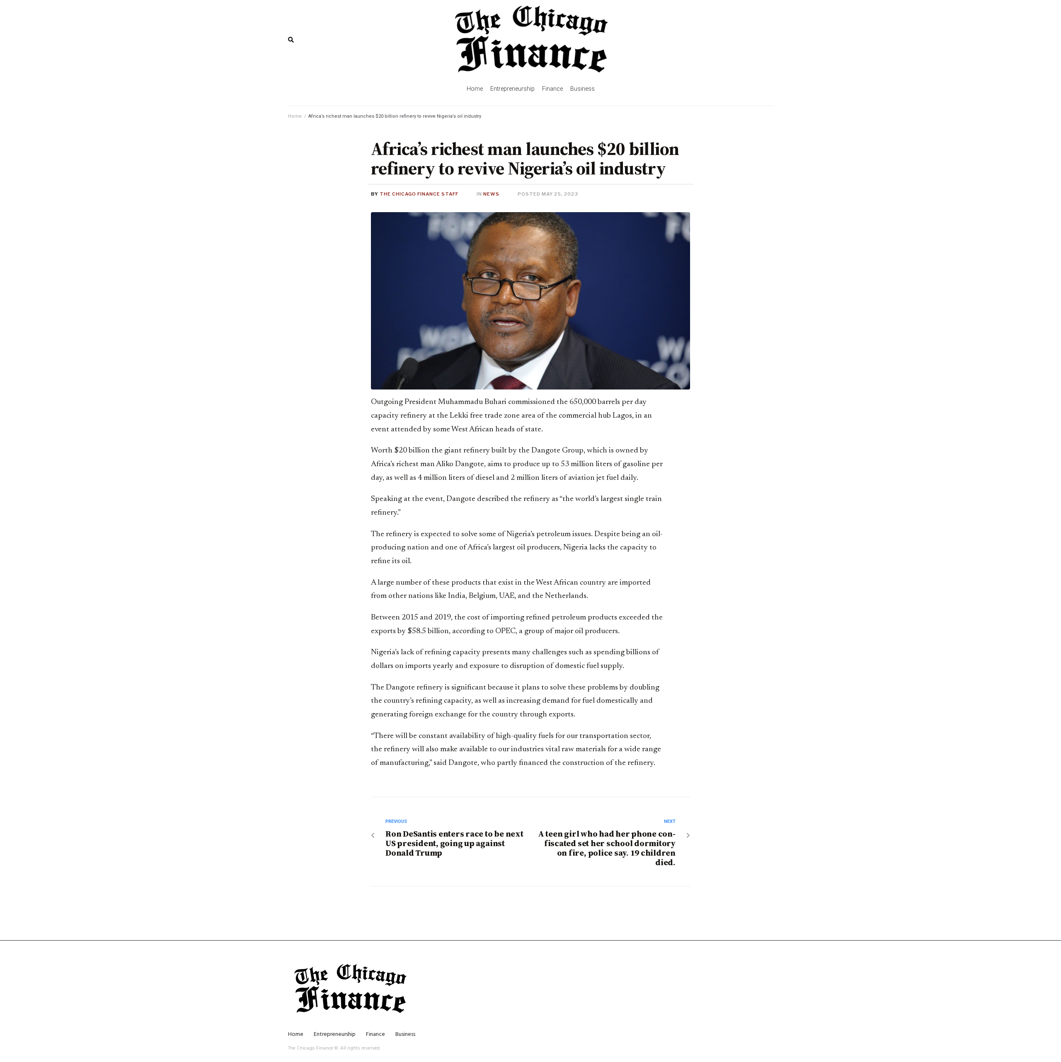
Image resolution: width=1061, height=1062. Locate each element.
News (491, 194)
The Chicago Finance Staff (419, 194)
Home (295, 116)
